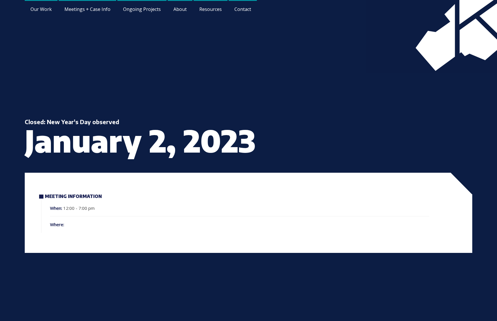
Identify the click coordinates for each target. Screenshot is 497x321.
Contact (242, 9)
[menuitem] (180, 9)
